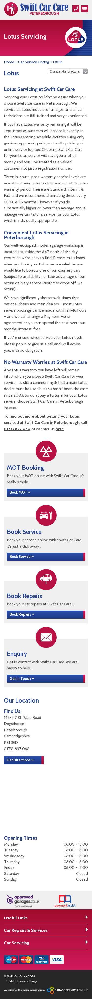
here (60, 429)
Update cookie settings (21, 981)
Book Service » (22, 556)
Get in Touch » (22, 678)
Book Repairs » (22, 614)
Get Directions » (20, 760)
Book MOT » (20, 492)
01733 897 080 (17, 429)
